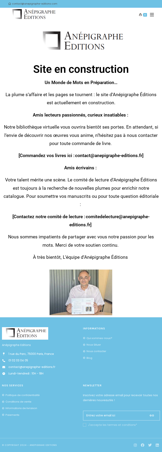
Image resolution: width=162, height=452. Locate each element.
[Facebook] (143, 445)
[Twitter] (150, 445)
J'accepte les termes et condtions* (112, 425)
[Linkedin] (157, 445)
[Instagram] (135, 445)
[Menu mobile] (150, 15)
